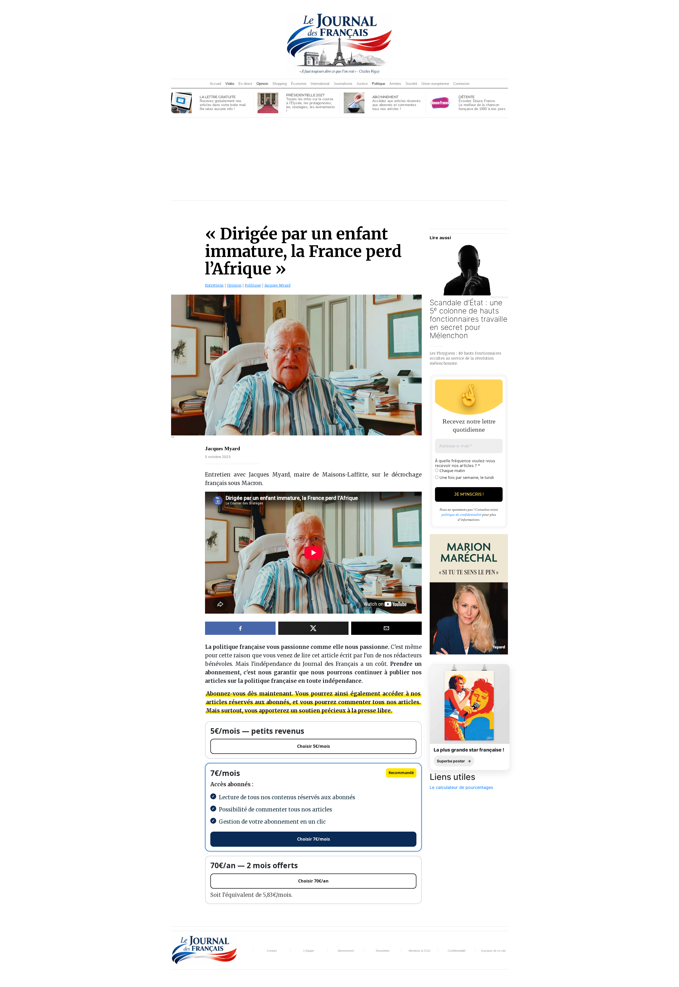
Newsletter (383, 950)
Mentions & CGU (419, 950)
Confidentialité (456, 950)
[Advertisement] (339, 159)
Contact (272, 950)
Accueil (215, 84)
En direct (245, 84)
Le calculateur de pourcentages (461, 787)
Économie (298, 84)
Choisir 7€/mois (313, 839)
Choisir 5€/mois (313, 746)
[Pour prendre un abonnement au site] (354, 102)
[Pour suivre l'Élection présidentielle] (268, 102)
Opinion (262, 84)
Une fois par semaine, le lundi (466, 477)
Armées (395, 84)
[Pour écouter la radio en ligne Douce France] (440, 102)
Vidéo (229, 84)
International (320, 84)
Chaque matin (451, 470)
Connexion (461, 84)
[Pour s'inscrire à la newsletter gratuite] (181, 102)
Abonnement (346, 950)
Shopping (279, 84)
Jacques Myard (277, 285)
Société (411, 84)
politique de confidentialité (461, 515)
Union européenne (435, 84)
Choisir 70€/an (313, 881)
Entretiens (214, 285)
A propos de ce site (493, 950)
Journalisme (343, 84)
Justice (362, 84)
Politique (378, 84)
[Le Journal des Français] (339, 43)
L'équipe (308, 950)
